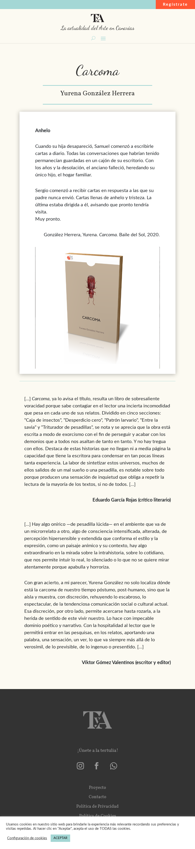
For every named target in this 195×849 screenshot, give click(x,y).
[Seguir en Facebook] (96, 766)
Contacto (97, 797)
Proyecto (97, 788)
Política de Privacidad (97, 807)
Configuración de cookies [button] (27, 838)
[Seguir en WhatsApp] (114, 766)
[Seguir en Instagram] (80, 766)
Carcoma (97, 70)
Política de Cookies (97, 816)
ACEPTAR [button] (60, 838)
